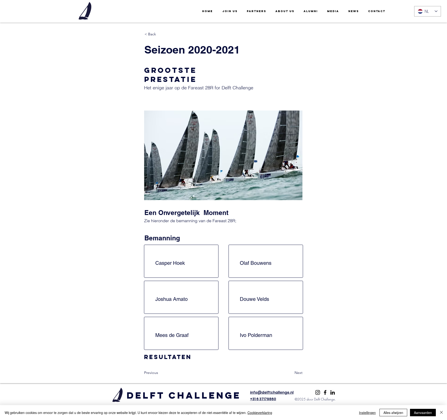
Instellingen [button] (367, 412)
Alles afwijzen (393, 412)
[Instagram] (318, 392)
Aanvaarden (423, 412)
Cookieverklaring (259, 412)
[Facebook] (325, 392)
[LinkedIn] (332, 392)
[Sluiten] (441, 412)
